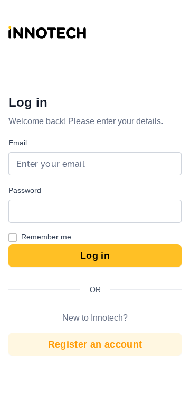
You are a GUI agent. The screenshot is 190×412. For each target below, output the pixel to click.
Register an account (95, 344)
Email (17, 142)
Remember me (46, 236)
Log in (95, 255)
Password (24, 190)
